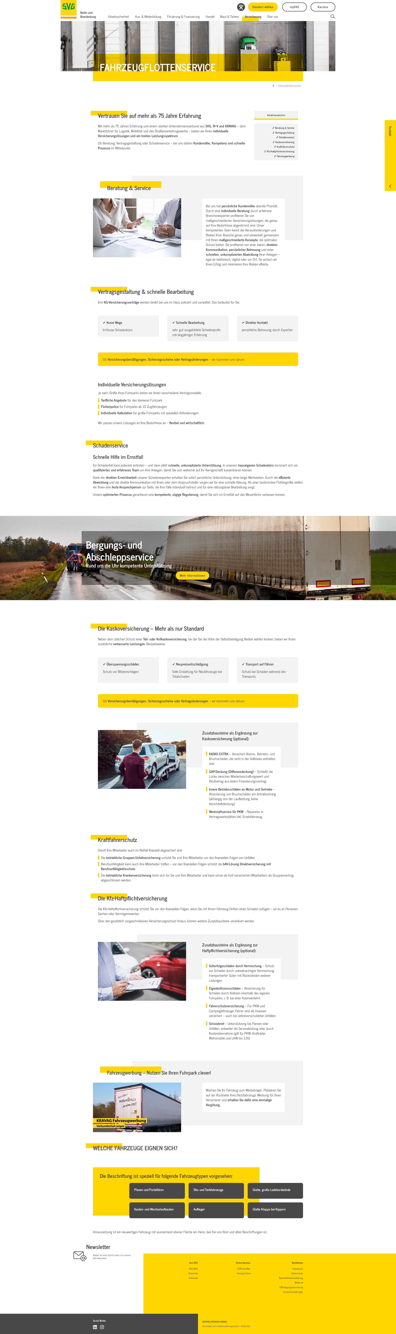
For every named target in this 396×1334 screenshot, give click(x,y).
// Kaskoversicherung (283, 142)
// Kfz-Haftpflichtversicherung (279, 151)
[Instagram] (102, 1327)
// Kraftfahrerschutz (284, 147)
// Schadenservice (285, 137)
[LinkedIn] (95, 1327)
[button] (118, 16)
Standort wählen (262, 6)
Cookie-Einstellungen (293, 1291)
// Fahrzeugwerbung (284, 156)
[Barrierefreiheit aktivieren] (241, 7)
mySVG (294, 6)
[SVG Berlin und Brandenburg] (69, 9)
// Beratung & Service (283, 128)
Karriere (323, 6)
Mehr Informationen (192, 575)
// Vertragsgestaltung (283, 132)
